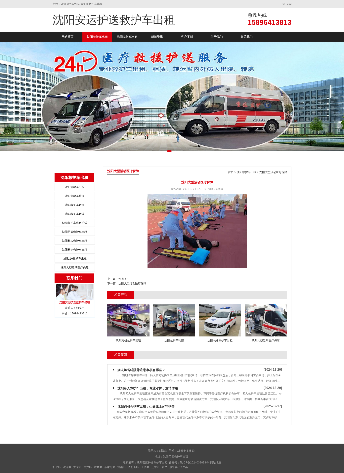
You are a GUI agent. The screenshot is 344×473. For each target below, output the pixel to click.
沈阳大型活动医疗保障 (75, 267)
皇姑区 (88, 467)
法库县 (184, 467)
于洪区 (145, 467)
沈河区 (67, 467)
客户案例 (187, 36)
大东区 (77, 467)
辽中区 (155, 467)
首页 (231, 172)
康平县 (173, 467)
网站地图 (215, 462)
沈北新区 (133, 467)
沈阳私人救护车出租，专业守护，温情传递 (147, 388)
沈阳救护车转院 (74, 213)
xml (289, 4)
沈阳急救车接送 (74, 196)
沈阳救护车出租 (97, 36)
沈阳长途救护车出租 (74, 249)
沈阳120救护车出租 (75, 258)
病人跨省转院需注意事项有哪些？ (141, 370)
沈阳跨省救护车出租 (74, 231)
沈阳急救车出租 (127, 36)
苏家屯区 (109, 467)
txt (283, 4)
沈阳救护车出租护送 (74, 222)
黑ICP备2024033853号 (194, 462)
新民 (164, 467)
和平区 (57, 467)
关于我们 (217, 36)
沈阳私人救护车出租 (74, 240)
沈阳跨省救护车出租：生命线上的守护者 (146, 406)
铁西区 (98, 467)
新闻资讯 (157, 36)
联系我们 (247, 36)
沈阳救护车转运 (74, 204)
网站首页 (67, 36)
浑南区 (121, 467)
